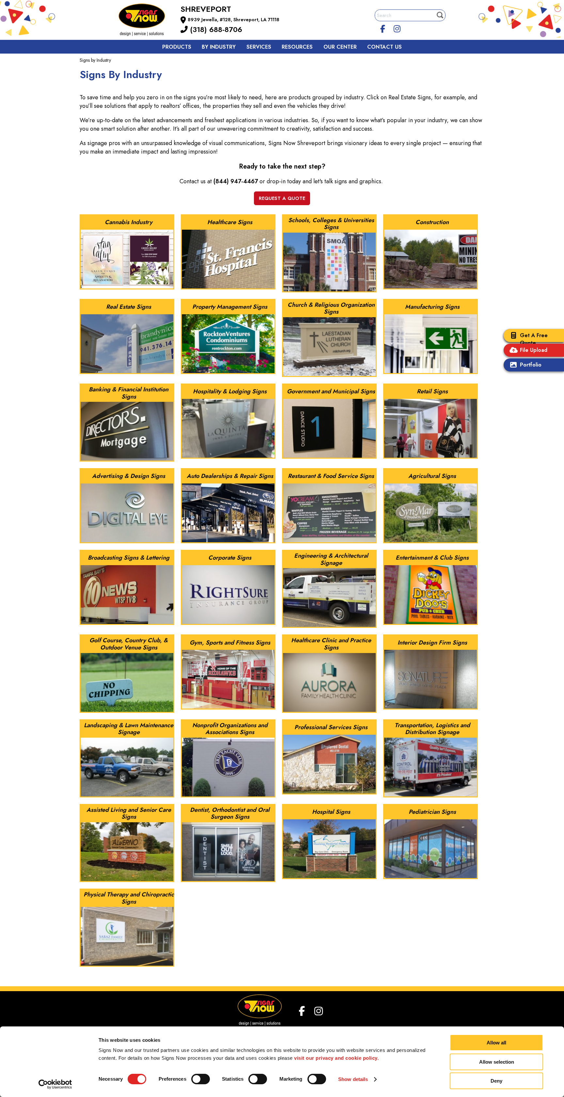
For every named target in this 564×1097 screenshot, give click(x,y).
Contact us (384, 47)
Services (258, 47)
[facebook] (382, 27)
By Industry (219, 47)
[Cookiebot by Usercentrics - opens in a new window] (55, 1084)
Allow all (496, 1042)
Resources (297, 47)
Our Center (340, 47)
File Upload (533, 350)
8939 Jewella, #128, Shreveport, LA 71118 (233, 19)
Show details (353, 1079)
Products (176, 47)
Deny (496, 1081)
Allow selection (496, 1062)
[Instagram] (397, 27)
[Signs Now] (146, 20)
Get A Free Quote (534, 339)
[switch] (200, 1079)
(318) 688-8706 (215, 29)
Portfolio (530, 364)
